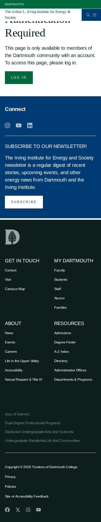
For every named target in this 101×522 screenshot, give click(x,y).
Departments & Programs (73, 379)
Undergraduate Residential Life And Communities (42, 440)
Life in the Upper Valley (22, 361)
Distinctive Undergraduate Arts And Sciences (39, 432)
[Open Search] (88, 15)
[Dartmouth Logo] (14, 4)
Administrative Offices (70, 370)
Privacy (10, 477)
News (9, 333)
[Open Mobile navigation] (94, 14)
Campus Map (15, 289)
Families (60, 307)
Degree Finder (65, 342)
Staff (57, 289)
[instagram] (7, 125)
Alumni (59, 298)
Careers (11, 351)
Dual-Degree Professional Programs (33, 423)
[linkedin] (29, 125)
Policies (10, 486)
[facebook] (7, 509)
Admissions (62, 333)
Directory (60, 361)
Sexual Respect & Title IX (23, 379)
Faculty (59, 270)
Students (60, 279)
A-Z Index (61, 351)
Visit (8, 279)
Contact (10, 270)
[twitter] (17, 509)
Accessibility (14, 370)
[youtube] (19, 125)
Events (10, 342)
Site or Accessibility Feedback (27, 496)
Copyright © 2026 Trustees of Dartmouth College (41, 467)
